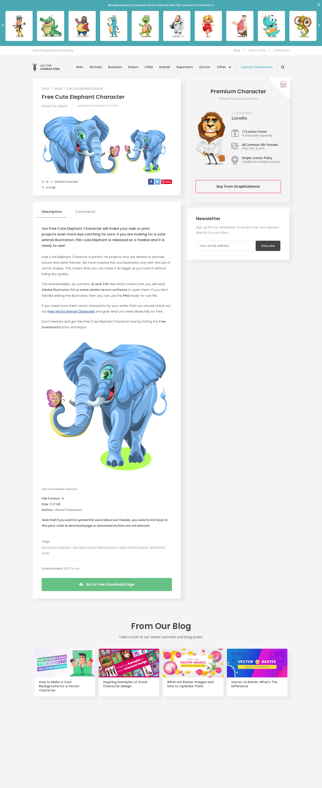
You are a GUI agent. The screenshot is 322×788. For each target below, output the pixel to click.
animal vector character (56, 547)
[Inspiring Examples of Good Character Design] (129, 663)
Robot (133, 67)
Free (54, 106)
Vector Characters (46, 67)
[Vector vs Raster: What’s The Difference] (257, 663)
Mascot (62, 106)
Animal (164, 67)
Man (79, 67)
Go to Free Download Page (109, 584)
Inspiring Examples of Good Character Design (125, 684)
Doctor (205, 67)
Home (45, 88)
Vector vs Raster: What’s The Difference (254, 684)
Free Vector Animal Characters (71, 311)
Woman (95, 67)
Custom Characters (257, 67)
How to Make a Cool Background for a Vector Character (59, 686)
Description (52, 211)
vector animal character (134, 547)
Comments (85, 211)
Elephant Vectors (107, 547)
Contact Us (281, 50)
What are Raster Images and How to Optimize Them (190, 684)
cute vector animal (84, 547)
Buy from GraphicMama (238, 186)
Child (149, 67)
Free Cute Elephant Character (85, 88)
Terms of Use (256, 50)
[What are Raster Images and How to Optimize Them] (193, 663)
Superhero (184, 67)
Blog (237, 50)
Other (221, 67)
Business (115, 67)
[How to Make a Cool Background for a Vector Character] (65, 663)
